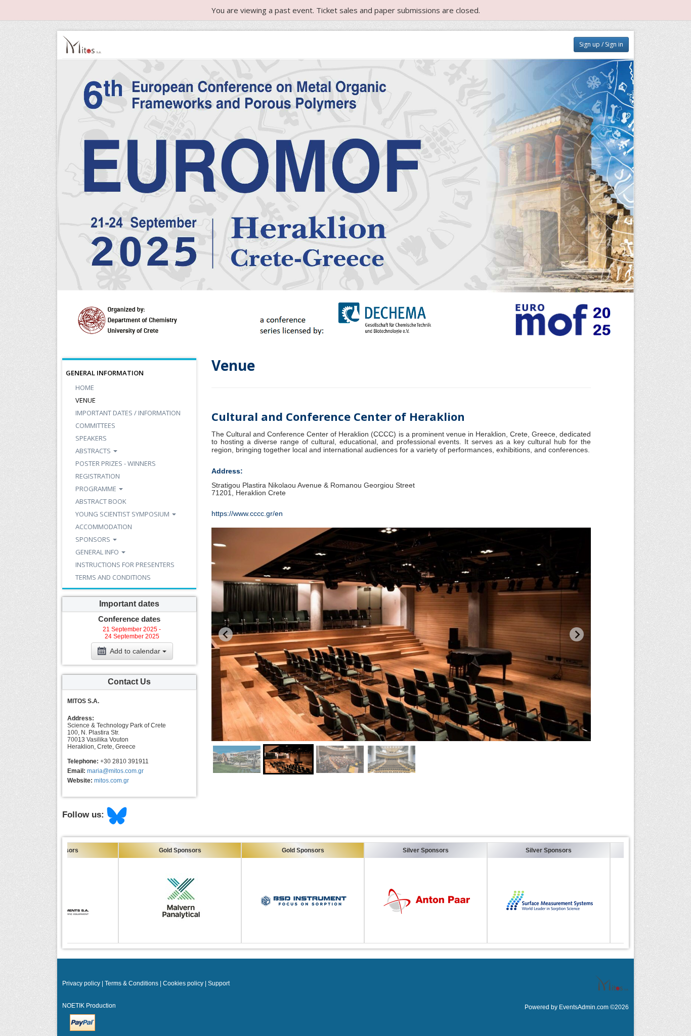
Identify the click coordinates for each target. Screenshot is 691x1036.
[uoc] (129, 319)
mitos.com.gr (111, 780)
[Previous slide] (226, 634)
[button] (236, 759)
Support (219, 983)
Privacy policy (81, 983)
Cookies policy (183, 983)
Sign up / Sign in (601, 44)
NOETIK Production (89, 1005)
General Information (105, 372)
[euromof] (561, 319)
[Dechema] (345, 319)
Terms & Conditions (131, 983)
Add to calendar (135, 651)
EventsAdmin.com (584, 1007)
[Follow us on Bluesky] (117, 815)
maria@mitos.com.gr (115, 770)
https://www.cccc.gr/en (247, 513)
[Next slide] (577, 634)
